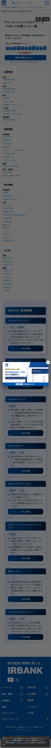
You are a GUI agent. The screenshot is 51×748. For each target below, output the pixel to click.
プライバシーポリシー (23, 742)
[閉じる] (48, 362)
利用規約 (32, 738)
